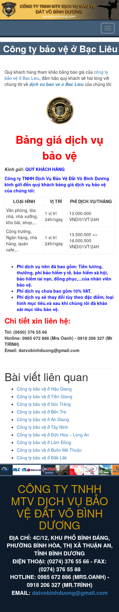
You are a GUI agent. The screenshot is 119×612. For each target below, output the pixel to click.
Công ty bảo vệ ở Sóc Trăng (44, 404)
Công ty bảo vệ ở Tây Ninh (42, 427)
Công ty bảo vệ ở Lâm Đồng (44, 442)
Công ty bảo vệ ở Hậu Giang (44, 389)
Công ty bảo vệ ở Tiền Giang (44, 396)
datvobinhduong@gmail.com (70, 593)
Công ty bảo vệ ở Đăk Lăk (42, 457)
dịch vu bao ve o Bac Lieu (56, 84)
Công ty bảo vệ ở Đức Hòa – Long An (53, 435)
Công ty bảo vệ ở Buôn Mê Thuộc (49, 450)
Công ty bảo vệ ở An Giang (43, 419)
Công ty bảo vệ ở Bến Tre (41, 412)
